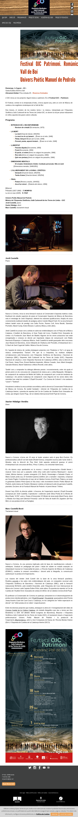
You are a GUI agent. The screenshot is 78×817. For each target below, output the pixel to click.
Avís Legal (22, 793)
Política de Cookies (42, 793)
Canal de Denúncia (53, 793)
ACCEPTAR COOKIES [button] (66, 814)
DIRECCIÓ (12, 17)
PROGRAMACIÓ (21, 17)
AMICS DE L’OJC (6, 23)
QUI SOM (4, 17)
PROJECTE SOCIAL (34, 17)
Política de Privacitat (31, 793)
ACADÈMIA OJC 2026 (47, 17)
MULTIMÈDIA (17, 23)
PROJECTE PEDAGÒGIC (61, 17)
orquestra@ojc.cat (7, 779)
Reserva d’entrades (40, 93)
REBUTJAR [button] (54, 814)
